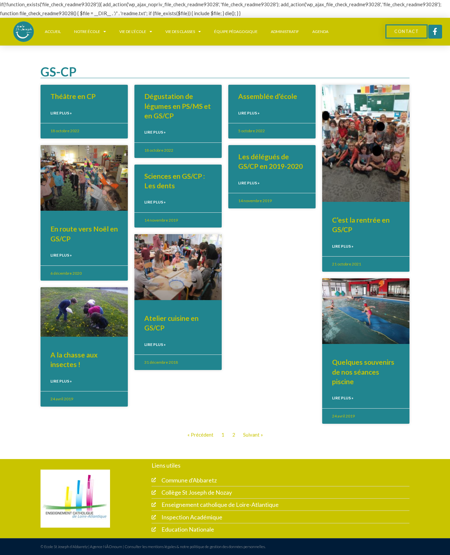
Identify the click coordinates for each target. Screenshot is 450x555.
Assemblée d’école (267, 96)
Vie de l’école (132, 31)
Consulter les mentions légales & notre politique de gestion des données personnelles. (195, 546)
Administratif (285, 31)
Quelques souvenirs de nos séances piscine (363, 371)
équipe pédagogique (236, 31)
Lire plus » (61, 112)
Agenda (320, 31)
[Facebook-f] (435, 32)
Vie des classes (180, 31)
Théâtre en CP (73, 96)
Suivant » (253, 435)
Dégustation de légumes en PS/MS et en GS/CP (177, 106)
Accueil (53, 31)
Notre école (87, 31)
